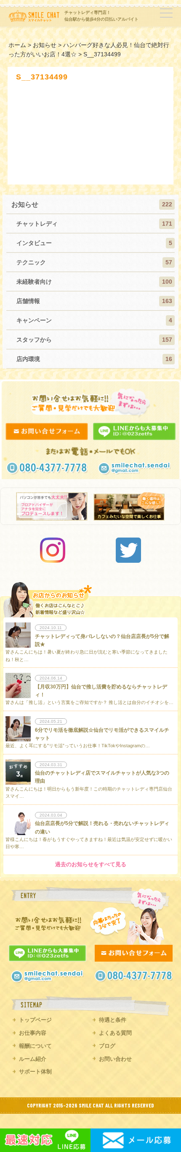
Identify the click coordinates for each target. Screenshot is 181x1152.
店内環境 (28, 359)
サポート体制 (35, 1071)
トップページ (35, 1020)
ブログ (107, 1046)
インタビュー (34, 243)
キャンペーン (34, 320)
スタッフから (34, 339)
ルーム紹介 (32, 1059)
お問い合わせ (115, 1059)
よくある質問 (115, 1033)
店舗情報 (28, 301)
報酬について (35, 1046)
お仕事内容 (32, 1033)
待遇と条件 (112, 1020)
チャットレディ (37, 223)
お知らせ (24, 204)
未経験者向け (34, 281)
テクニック (31, 262)
